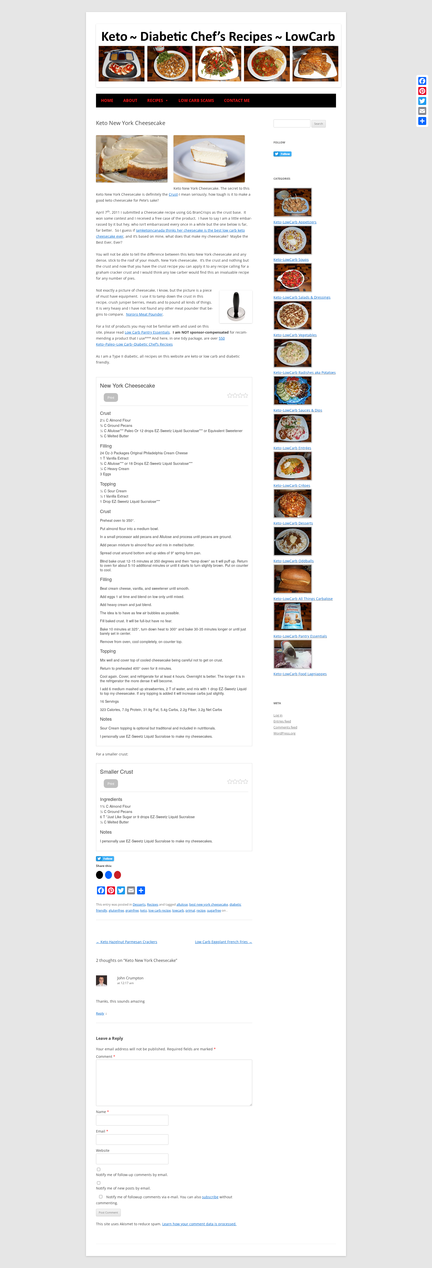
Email (102, 1131)
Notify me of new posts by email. (123, 1188)
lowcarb (178, 910)
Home (107, 100)
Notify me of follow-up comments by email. (132, 1174)
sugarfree (214, 910)
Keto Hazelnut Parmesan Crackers (126, 941)
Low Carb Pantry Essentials (147, 332)
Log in (278, 715)
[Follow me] (105, 859)
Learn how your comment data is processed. (199, 1224)
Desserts (139, 904)
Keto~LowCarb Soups (291, 259)
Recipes (155, 100)
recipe (201, 910)
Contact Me (237, 100)
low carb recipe (159, 910)
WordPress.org (285, 733)
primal (190, 910)
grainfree (132, 910)
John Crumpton (130, 977)
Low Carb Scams (196, 100)
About (130, 100)
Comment (105, 1056)
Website (103, 1150)
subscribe (210, 1197)
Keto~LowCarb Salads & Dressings (302, 297)
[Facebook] (422, 81)
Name (102, 1111)
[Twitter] (422, 101)
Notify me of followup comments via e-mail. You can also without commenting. (164, 1200)
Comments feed (285, 727)
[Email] (422, 111)
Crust (173, 194)
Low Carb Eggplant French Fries (223, 941)
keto (143, 910)
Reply (100, 1013)
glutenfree (116, 910)
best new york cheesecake (208, 904)
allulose (182, 904)
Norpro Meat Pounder (144, 314)
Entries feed (282, 721)
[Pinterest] (422, 91)
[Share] (422, 121)
